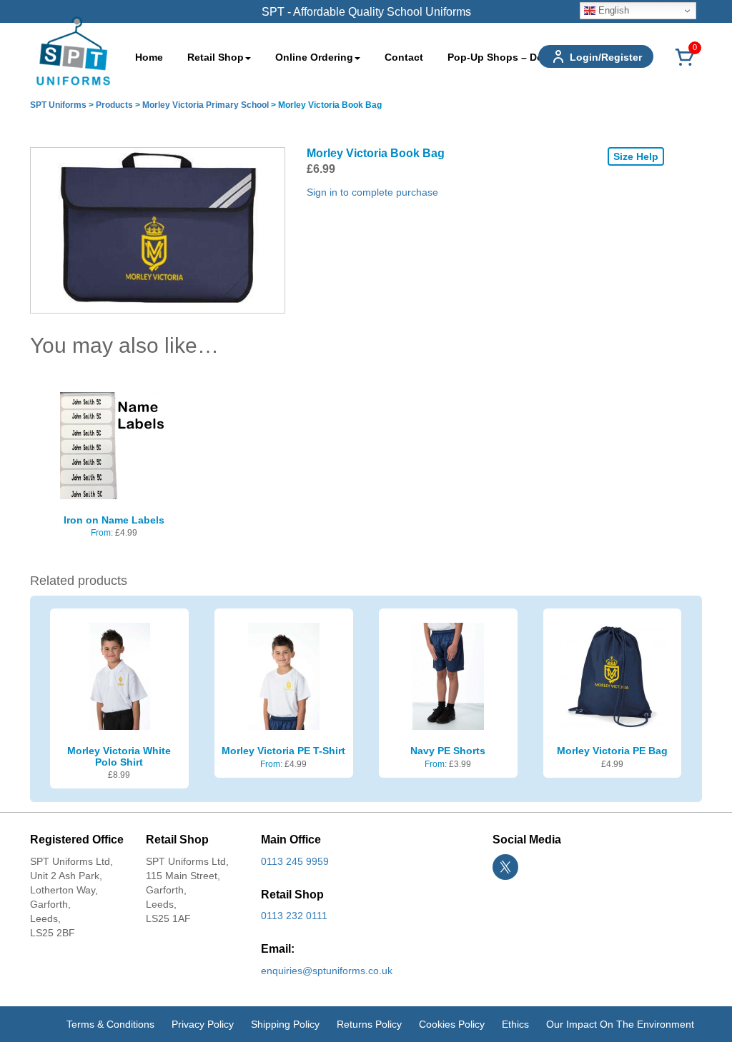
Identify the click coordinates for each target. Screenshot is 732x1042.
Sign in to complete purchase (372, 192)
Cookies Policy (452, 1024)
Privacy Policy (203, 1024)
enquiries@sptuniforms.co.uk (326, 970)
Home (149, 57)
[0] (684, 65)
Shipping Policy (285, 1024)
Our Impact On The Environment (620, 1024)
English (612, 10)
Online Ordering (314, 57)
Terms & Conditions (110, 1024)
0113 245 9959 (295, 861)
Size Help (635, 156)
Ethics (515, 1024)
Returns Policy (369, 1024)
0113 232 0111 (294, 915)
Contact (404, 57)
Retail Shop (215, 57)
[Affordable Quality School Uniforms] (73, 50)
